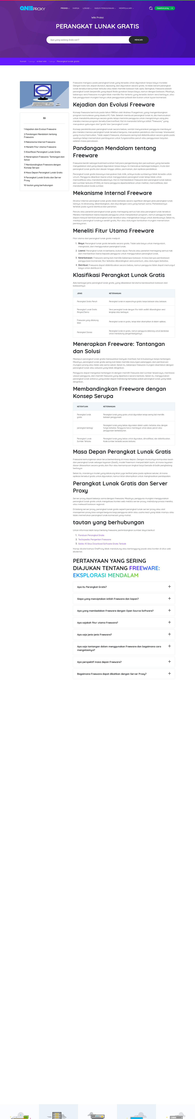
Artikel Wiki (42, 61)
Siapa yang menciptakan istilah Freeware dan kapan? (108, 598)
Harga (76, 8)
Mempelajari (125, 8)
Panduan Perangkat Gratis (91, 535)
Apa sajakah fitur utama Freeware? (97, 622)
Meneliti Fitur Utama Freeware (40, 147)
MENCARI (139, 40)
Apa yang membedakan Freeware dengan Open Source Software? (115, 610)
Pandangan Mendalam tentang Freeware (40, 135)
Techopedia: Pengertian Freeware (94, 539)
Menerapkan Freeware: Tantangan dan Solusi (44, 158)
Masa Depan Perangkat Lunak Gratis (43, 172)
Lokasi (86, 8)
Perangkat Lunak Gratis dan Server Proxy (42, 179)
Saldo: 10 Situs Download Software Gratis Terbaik (102, 543)
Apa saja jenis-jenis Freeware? (94, 634)
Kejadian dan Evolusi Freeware (40, 129)
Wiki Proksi (97, 17)
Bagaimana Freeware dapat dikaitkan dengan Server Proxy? (111, 673)
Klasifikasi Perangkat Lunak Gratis (42, 152)
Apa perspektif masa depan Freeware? (99, 662)
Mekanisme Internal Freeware (39, 142)
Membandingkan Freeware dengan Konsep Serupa (42, 166)
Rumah (23, 61)
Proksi (64, 8)
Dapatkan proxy (163, 8)
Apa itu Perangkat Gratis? (92, 586)
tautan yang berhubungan (38, 185)
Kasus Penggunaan (104, 8)
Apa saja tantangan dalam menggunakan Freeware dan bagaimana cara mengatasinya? (119, 648)
